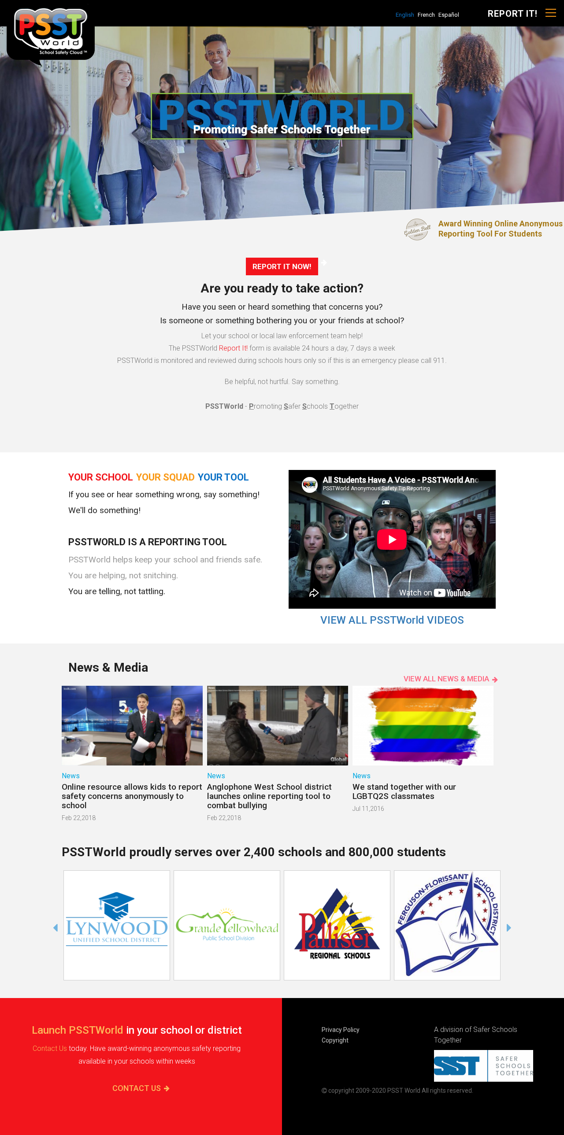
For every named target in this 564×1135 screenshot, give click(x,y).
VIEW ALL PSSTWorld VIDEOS (392, 620)
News (71, 776)
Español (448, 14)
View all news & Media (446, 678)
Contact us (136, 1088)
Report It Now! (282, 266)
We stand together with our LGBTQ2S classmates (404, 791)
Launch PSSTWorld (77, 1030)
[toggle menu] (551, 13)
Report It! (233, 348)
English (405, 14)
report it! (513, 13)
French (426, 14)
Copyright (335, 1040)
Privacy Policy (341, 1029)
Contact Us (50, 1048)
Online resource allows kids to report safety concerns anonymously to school (132, 796)
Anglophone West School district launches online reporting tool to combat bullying (269, 796)
